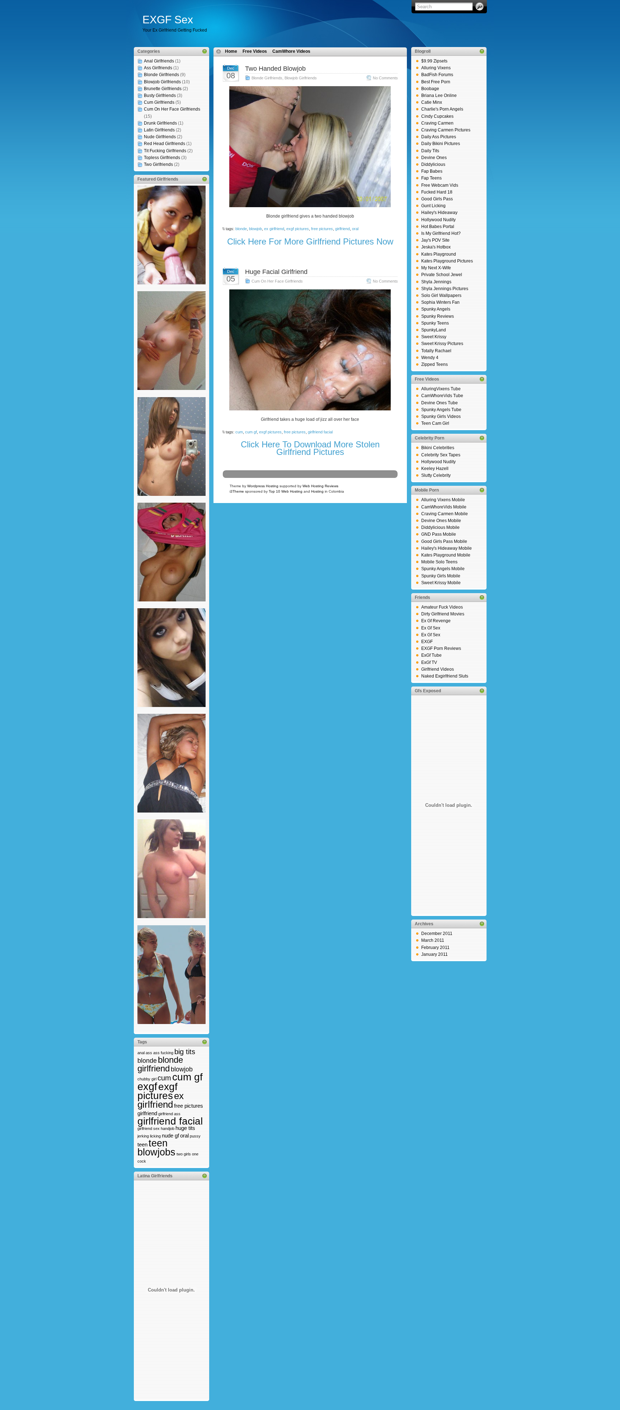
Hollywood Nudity (438, 219)
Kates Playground (438, 254)
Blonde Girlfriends (161, 74)
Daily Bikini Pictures (440, 143)
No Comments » (387, 78)
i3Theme (237, 491)
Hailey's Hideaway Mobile (446, 548)
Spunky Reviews (437, 316)
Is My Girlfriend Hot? (441, 233)
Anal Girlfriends (159, 61)
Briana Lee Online (439, 95)
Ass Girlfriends (158, 67)
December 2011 (436, 933)
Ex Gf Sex (430, 627)
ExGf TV (429, 662)
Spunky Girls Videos (441, 416)
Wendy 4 (429, 357)
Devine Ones (434, 157)
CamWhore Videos (291, 51)
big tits (184, 1052)
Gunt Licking (433, 205)
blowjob (182, 1069)
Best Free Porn (435, 81)
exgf (147, 1086)
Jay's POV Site (435, 240)
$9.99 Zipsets (434, 61)
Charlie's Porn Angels (442, 109)
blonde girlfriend (160, 1064)
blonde (147, 1060)
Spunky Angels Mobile (443, 568)
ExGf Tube (431, 655)
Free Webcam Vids (439, 185)
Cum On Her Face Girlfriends (172, 109)
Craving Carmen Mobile (444, 513)
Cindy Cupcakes (437, 116)
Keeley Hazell (434, 468)
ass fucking (163, 1053)
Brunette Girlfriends (163, 88)
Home (231, 51)
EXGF (427, 641)
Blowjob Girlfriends (162, 81)
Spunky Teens (435, 323)
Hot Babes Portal (437, 226)
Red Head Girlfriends (164, 143)
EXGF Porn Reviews (441, 648)
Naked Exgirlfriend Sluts (444, 676)
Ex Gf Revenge (436, 620)
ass (149, 1053)
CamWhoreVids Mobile (443, 506)
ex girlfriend (160, 1100)
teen (142, 1144)
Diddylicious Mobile (440, 527)
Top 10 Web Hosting (285, 491)
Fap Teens (431, 178)
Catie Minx (431, 102)
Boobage (430, 88)
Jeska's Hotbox (436, 247)
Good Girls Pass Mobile (444, 541)
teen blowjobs (156, 1147)
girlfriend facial (170, 1121)
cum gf (187, 1077)
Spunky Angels (435, 309)
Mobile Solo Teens (439, 561)
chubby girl (146, 1079)
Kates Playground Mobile (445, 555)
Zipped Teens (434, 364)
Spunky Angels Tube (441, 409)
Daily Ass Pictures (438, 136)
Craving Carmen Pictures (445, 129)
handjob (167, 1128)
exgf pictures (157, 1091)
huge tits (185, 1128)
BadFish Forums (437, 74)
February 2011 (435, 947)
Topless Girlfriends (162, 157)
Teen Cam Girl (435, 423)
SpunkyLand (433, 329)
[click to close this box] (204, 51)
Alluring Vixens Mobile (443, 499)
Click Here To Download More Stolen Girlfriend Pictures (310, 447)
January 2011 (434, 954)
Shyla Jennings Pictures (444, 288)
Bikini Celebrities (437, 447)
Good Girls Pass (437, 198)
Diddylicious (433, 164)
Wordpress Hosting (262, 486)
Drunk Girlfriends (160, 123)
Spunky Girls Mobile (440, 575)
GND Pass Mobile (438, 534)
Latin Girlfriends (159, 129)
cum (164, 1078)
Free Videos (255, 51)
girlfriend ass (169, 1114)
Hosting (317, 491)
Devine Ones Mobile (441, 520)
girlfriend (147, 1113)
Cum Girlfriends (159, 102)
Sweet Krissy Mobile (441, 582)
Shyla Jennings (436, 281)
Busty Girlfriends (160, 95)
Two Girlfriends (158, 164)
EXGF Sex (167, 19)
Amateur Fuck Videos (442, 607)
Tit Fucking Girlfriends (165, 150)
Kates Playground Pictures (447, 261)
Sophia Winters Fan (440, 302)
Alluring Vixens (436, 67)
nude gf (170, 1135)
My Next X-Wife (436, 267)
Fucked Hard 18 (436, 192)
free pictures (188, 1106)
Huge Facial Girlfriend (276, 271)
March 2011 (432, 940)
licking (155, 1136)
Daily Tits (430, 150)
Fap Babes (431, 171)
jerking (143, 1136)
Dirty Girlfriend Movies (442, 613)
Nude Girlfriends (160, 136)
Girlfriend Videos (437, 669)
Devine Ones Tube (439, 402)
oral (184, 1135)
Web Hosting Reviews (320, 486)
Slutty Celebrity (436, 475)
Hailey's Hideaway (439, 212)
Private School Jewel (441, 274)
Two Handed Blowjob (275, 68)
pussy (195, 1136)
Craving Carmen (437, 123)
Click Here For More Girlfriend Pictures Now (310, 241)
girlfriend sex (148, 1128)
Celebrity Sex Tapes (440, 454)
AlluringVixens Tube (441, 388)
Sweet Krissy (433, 336)
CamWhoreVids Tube (442, 395)
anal (141, 1053)
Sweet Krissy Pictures (442, 343)
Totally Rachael (436, 350)
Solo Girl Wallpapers (441, 295)
